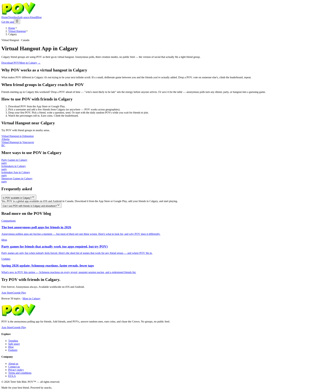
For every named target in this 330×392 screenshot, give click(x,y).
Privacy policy (16, 369)
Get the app (7, 21)
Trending (13, 17)
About (32, 17)
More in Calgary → (30, 62)
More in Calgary (31, 298)
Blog (39, 17)
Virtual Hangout (17, 31)
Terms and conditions (19, 372)
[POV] (18, 14)
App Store (7, 292)
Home (4, 17)
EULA (12, 375)
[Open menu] (17, 21)
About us (13, 363)
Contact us (14, 366)
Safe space (23, 17)
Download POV (10, 62)
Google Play (19, 292)
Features (12, 350)
